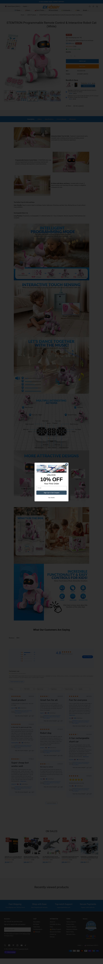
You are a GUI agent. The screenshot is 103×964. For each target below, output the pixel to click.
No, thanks (51, 497)
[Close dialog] (66, 464)
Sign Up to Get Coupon (51, 492)
